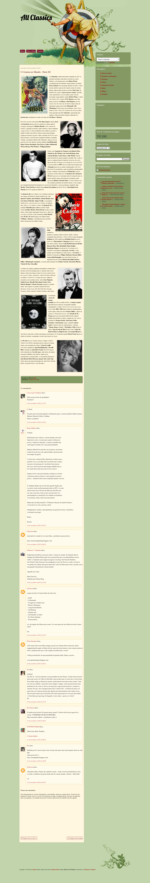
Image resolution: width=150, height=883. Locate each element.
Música (104, 91)
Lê (28, 409)
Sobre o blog (31, 51)
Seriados (104, 94)
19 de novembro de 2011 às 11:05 (36, 582)
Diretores (105, 79)
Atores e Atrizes (107, 73)
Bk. (28, 746)
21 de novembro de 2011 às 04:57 (36, 720)
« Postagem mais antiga (74, 838)
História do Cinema (34, 379)
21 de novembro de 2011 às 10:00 (36, 761)
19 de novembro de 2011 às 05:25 (36, 525)
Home (22, 51)
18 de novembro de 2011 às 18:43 (36, 422)
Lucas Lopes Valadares (34, 393)
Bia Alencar (30, 708)
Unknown (30, 531)
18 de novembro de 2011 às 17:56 (36, 403)
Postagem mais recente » (29, 838)
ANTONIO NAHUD (33, 727)
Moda (103, 88)
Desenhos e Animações (109, 76)
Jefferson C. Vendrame (34, 550)
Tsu (28, 669)
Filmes (104, 82)
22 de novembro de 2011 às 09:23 (36, 782)
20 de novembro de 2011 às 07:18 (36, 635)
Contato (40, 51)
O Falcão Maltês (32, 736)
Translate (112, 62)
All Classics (36, 17)
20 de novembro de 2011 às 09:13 (36, 663)
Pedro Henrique (32, 641)
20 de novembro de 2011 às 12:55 (36, 702)
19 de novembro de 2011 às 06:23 (36, 544)
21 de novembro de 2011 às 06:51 (36, 739)
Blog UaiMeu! (31, 428)
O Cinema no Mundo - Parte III (36, 72)
